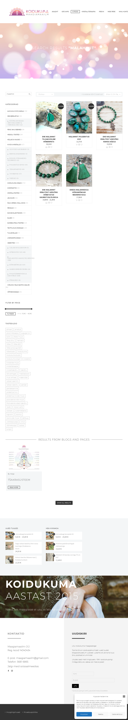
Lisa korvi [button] (77, 144)
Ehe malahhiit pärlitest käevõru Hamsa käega (109, 139)
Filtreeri (10, 314)
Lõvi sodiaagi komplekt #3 (24, 534)
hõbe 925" (17, 344)
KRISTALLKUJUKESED (17, 154)
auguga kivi (25, 333)
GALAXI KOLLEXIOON (17, 248)
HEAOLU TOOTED (13, 134)
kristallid (27, 359)
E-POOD (75, 11)
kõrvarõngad (11, 374)
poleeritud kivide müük (15, 396)
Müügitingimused (13, 712)
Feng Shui (10, 340)
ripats (8, 407)
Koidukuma (22, 352)
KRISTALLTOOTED (13, 193)
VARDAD (12, 178)
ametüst (18, 329)
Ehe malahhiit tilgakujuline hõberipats (49, 139)
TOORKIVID (13, 174)
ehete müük (18, 337)
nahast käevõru (12, 385)
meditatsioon (24, 374)
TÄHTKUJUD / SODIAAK (15, 228)
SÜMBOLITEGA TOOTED (15, 223)
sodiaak (9, 411)
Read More (14, 487)
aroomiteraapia (12, 333)
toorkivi (19, 414)
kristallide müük (12, 363)
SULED (9, 218)
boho (8, 337)
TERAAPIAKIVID (15, 169)
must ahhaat (11, 377)
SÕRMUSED (13, 280)
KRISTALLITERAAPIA (88, 11)
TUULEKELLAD (12, 233)
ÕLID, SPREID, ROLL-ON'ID (16, 203)
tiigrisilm (9, 414)
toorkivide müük (12, 418)
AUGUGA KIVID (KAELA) (15, 111)
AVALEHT (55, 11)
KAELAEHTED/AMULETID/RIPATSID (21, 258)
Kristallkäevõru (12, 370)
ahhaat (9, 329)
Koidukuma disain (13, 359)
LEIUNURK (11, 198)
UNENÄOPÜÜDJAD (14, 238)
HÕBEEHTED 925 (15, 252)
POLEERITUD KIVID (16, 165)
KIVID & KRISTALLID (14, 144)
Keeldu (100, 714)
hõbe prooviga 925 (13, 348)
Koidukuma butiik (13, 355)
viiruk (23, 422)
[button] (124, 696)
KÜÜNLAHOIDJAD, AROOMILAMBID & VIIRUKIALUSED (16, 123)
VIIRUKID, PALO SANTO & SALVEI (18, 285)
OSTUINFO (65, 11)
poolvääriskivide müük (15, 400)
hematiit (20, 340)
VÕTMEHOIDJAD (13, 292)
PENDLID (10, 208)
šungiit (9, 429)
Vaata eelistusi (117, 714)
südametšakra (20, 411)
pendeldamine (12, 389)
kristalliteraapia (12, 366)
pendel (23, 385)
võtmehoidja (11, 425)
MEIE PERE (111, 11)
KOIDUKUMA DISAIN (14, 183)
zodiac (21, 425)
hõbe (8, 344)
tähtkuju (25, 418)
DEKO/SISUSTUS (12, 116)
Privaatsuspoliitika (31, 712)
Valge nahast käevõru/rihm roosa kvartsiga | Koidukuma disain (26, 546)
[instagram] (12, 671)
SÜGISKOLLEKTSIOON (14, 213)
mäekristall (23, 377)
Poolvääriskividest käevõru (16, 403)
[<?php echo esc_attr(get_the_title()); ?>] (49, 147)
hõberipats (10, 352)
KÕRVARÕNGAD (15, 265)
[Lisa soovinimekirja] (51, 147)
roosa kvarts (18, 407)
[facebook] (8, 671)
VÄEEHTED (11, 243)
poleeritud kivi (12, 392)
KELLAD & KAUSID (13, 139)
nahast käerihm (12, 381)
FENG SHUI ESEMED (14, 129)
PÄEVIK (101, 11)
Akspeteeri (84, 714)
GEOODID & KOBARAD (18, 149)
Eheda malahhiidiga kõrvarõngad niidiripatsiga (79, 192)
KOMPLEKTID (12, 188)
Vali (46, 147)
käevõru (24, 370)
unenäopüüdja (12, 422)
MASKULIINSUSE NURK (18, 269)
